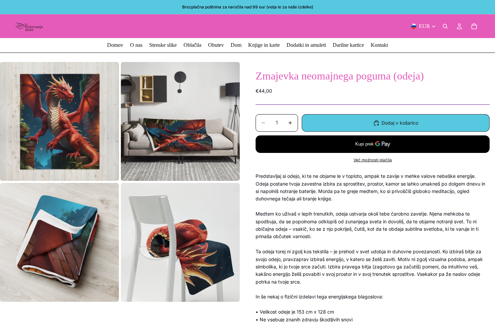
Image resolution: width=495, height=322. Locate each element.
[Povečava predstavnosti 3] (59, 242)
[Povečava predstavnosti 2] (180, 121)
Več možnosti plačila (373, 160)
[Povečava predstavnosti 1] (59, 121)
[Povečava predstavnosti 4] (180, 242)
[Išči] (445, 26)
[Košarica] (474, 26)
